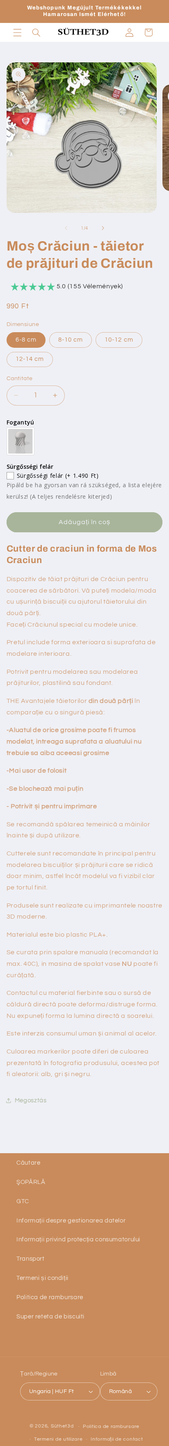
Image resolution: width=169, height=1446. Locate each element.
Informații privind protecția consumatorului (78, 1239)
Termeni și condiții (42, 1278)
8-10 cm (70, 340)
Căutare (28, 1163)
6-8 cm (26, 340)
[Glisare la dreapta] (103, 228)
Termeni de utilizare (58, 1439)
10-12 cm (119, 340)
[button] (17, 32)
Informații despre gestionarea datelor (71, 1221)
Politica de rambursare (49, 1297)
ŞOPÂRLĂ (30, 1182)
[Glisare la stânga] (66, 228)
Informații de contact (117, 1439)
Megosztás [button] (31, 1100)
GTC (22, 1201)
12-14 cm (30, 359)
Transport (30, 1259)
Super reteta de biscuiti (50, 1317)
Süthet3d (62, 1426)
